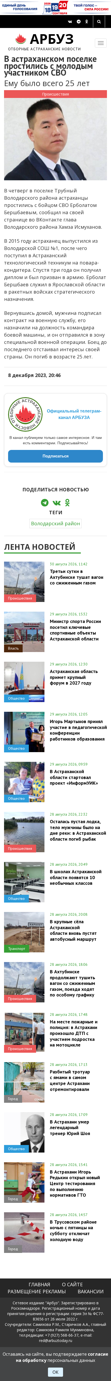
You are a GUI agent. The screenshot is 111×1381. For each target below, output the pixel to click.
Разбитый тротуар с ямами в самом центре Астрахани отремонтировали (70, 1080)
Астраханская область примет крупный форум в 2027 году (74, 677)
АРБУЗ (44, 41)
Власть (13, 648)
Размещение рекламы (37, 1291)
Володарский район (55, 523)
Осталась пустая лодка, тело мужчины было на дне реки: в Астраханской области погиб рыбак (78, 830)
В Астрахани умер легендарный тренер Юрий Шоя (70, 1127)
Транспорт (16, 948)
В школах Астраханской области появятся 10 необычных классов (76, 877)
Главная (39, 1284)
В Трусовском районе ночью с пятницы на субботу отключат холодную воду (73, 1230)
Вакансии (91, 1291)
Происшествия (55, 94)
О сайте (72, 1284)
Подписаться (56, 456)
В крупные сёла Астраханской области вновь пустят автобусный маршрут (73, 930)
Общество (16, 698)
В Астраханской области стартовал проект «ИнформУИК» (74, 777)
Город (13, 1098)
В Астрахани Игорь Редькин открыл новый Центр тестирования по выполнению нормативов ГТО (75, 1183)
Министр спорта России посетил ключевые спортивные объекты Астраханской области (75, 630)
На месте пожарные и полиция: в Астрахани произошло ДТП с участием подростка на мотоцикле (74, 1033)
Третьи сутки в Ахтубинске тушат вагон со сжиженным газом (76, 577)
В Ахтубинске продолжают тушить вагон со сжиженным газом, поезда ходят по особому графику (72, 983)
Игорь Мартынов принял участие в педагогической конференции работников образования (78, 730)
